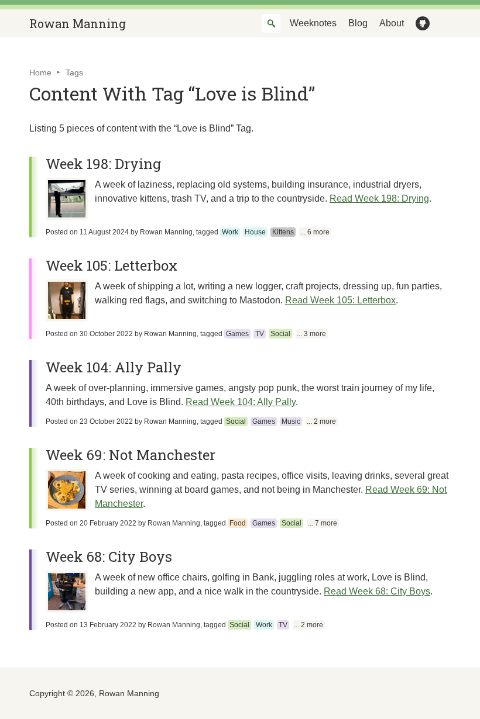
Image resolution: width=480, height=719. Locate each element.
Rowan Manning (77, 23)
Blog (358, 23)
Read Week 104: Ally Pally (241, 402)
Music (291, 421)
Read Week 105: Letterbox (340, 300)
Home (40, 72)
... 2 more (321, 421)
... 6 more (315, 232)
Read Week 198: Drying (379, 198)
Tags (74, 72)
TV (259, 334)
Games (237, 334)
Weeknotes (313, 23)
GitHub (420, 23)
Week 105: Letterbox (111, 265)
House (255, 232)
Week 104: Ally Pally (113, 367)
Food (237, 523)
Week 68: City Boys (109, 556)
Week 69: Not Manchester (130, 454)
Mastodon (441, 23)
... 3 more (311, 334)
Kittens (283, 232)
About (391, 23)
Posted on (87, 232)
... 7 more (322, 523)
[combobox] (271, 23)
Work (230, 232)
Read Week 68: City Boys (377, 591)
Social (280, 334)
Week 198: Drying (103, 163)
